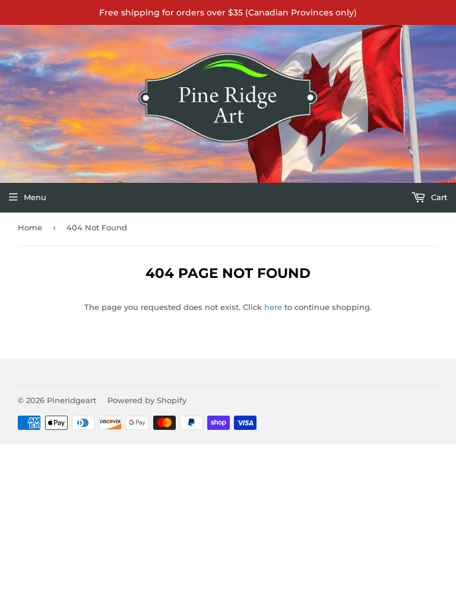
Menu (35, 197)
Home (30, 227)
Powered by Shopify (146, 400)
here (273, 307)
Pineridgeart (71, 400)
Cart (438, 197)
